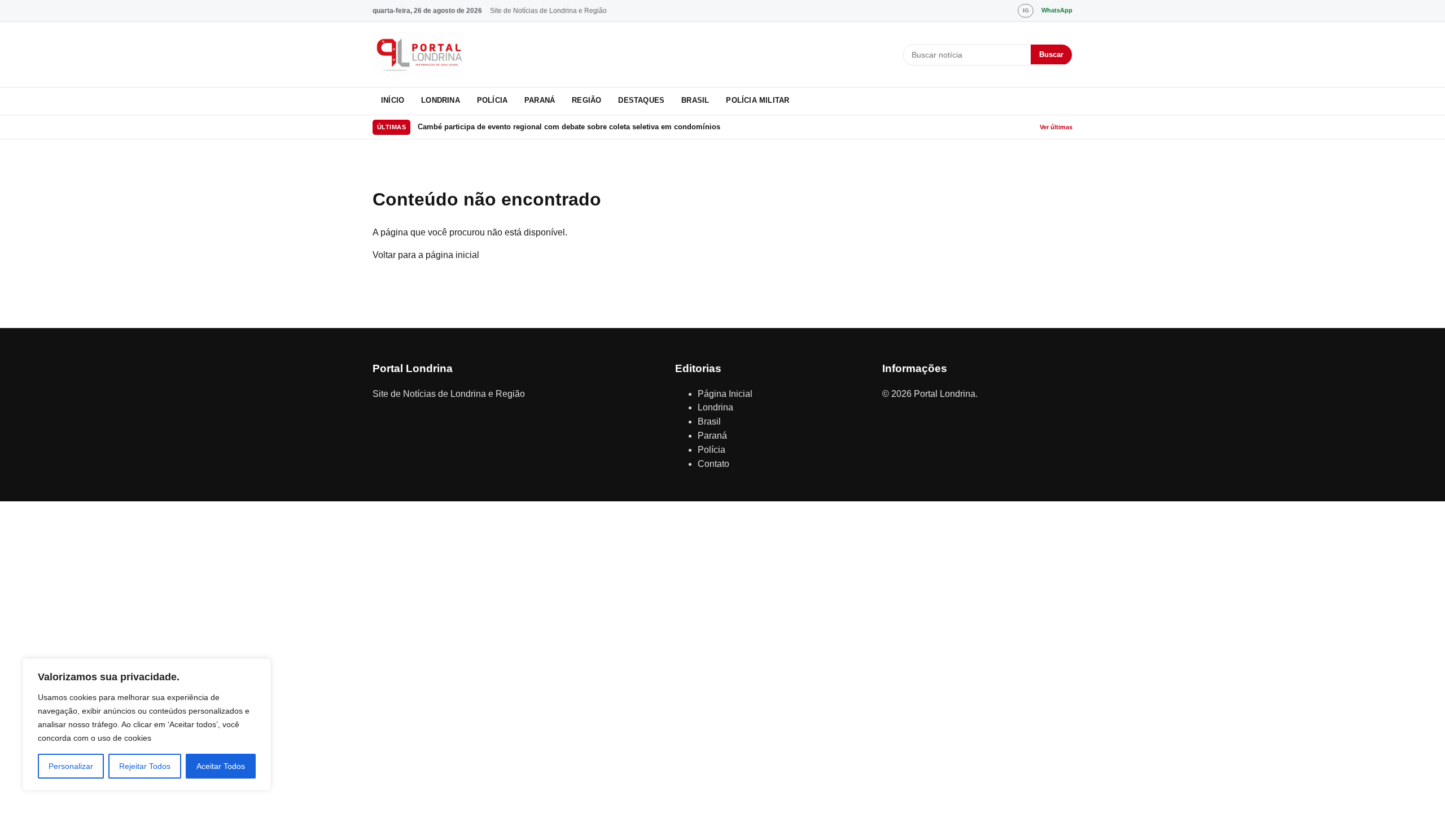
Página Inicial (725, 394)
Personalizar (71, 766)
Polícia (492, 100)
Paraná (539, 100)
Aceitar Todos (220, 766)
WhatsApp (1056, 10)
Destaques (641, 100)
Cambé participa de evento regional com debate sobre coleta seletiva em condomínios (569, 127)
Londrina (440, 100)
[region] (147, 724)
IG (1026, 10)
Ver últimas (1056, 127)
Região (586, 100)
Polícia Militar (757, 100)
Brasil (695, 100)
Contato (713, 464)
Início (392, 100)
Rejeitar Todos (144, 766)
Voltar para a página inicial (426, 255)
